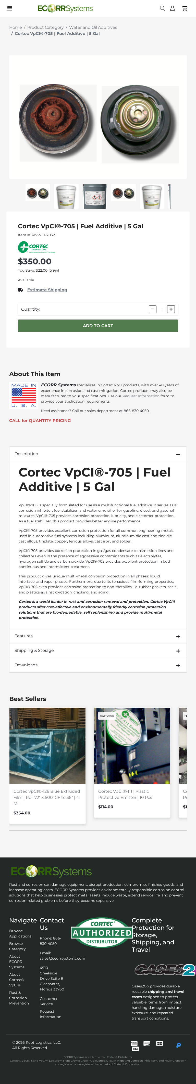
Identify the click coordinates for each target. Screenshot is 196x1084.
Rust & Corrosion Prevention (19, 998)
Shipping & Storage (34, 650)
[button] (184, 8)
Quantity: (30, 309)
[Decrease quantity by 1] (152, 309)
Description (26, 453)
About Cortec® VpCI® (16, 979)
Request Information (141, 396)
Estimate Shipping (47, 289)
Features (24, 635)
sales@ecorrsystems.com (62, 958)
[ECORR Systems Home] (98, 871)
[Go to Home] (73, 8)
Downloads (26, 665)
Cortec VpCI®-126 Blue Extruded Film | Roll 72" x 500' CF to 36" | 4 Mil (47, 797)
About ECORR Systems (16, 961)
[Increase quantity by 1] (171, 309)
